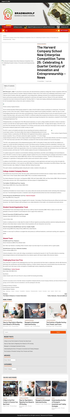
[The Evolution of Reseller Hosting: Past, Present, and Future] (56, 311)
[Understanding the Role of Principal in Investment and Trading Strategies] (59, 388)
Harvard (40, 291)
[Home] (3, 31)
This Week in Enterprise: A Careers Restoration (15, 294)
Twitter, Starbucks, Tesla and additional (57, 294)
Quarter (52, 291)
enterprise (28, 291)
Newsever (43, 415)
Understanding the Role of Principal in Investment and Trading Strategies (21, 348)
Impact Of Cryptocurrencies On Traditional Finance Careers (34, 27)
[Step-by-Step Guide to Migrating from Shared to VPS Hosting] (13, 311)
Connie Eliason (41, 81)
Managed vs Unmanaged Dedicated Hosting (14, 346)
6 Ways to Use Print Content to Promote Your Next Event (17, 341)
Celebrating (8, 291)
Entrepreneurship (34, 291)
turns (60, 291)
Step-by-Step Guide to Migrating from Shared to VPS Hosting (18, 343)
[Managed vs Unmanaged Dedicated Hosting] (35, 311)
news (49, 291)
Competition (22, 291)
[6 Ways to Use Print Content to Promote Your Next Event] (10, 388)
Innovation (45, 291)
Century (12, 291)
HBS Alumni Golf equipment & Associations (31, 134)
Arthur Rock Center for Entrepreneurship (30, 132)
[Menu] (6, 30)
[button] (6, 30)
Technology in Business (41, 43)
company (17, 291)
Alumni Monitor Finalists (9, 289)
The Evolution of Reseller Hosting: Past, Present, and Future (18, 351)
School (56, 291)
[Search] (56, 30)
